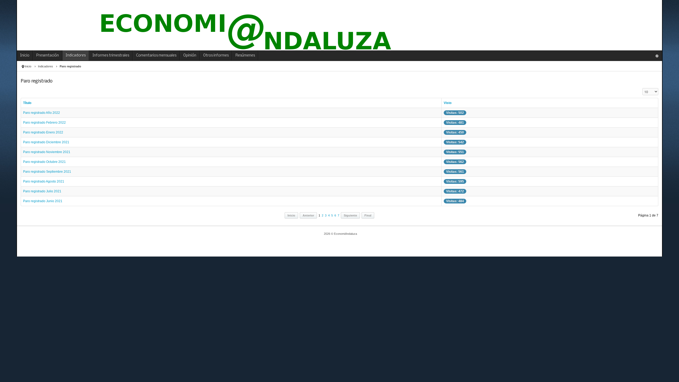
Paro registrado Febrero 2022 (44, 122)
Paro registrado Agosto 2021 (43, 181)
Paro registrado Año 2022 (41, 113)
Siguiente (350, 215)
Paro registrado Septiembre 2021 (47, 171)
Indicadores (45, 66)
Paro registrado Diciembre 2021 (46, 142)
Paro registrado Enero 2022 (43, 132)
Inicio (28, 66)
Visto (447, 103)
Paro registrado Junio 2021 (42, 201)
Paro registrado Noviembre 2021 (46, 152)
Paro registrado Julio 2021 (42, 191)
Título (27, 103)
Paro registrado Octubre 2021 (44, 162)
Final (367, 215)
